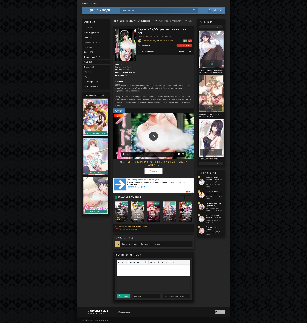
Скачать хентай (185, 51)
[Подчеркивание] (126, 262)
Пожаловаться (184, 45)
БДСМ (87, 47)
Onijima (126, 70)
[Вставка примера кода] (166, 262)
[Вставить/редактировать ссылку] (154, 262)
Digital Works (126, 67)
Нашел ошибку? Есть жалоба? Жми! (133, 227)
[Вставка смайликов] (151, 262)
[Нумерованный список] (146, 262)
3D (86, 77)
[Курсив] (122, 262)
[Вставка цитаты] (163, 262)
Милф (87, 62)
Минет (149, 41)
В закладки (145, 45)
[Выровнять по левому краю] (131, 262)
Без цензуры (90, 81)
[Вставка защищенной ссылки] (158, 262)
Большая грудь (91, 32)
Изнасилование (164, 41)
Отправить (123, 296)
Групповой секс (91, 42)
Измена (88, 67)
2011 (127, 75)
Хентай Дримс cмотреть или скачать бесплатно (132, 21)
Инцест (155, 41)
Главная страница (89, 3)
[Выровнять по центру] (134, 262)
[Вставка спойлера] (170, 262)
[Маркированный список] (142, 262)
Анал (155, 21)
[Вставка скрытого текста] (173, 262)
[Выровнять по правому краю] (138, 262)
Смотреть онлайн (147, 51)
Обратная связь (124, 312)
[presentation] (180, 197)
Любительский (90, 86)
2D (172, 41)
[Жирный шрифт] (119, 262)
